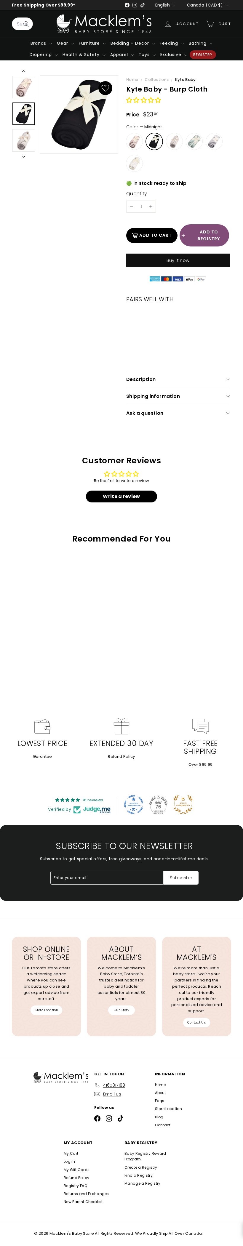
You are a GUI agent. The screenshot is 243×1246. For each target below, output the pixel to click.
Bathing (198, 43)
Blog (159, 1117)
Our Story (121, 1010)
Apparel (120, 54)
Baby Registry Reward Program (145, 1156)
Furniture (90, 43)
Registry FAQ (75, 1185)
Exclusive (171, 54)
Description (141, 379)
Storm (214, 141)
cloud (134, 163)
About (160, 1092)
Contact (163, 1125)
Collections (157, 79)
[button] (143, 100)
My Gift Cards (76, 1169)
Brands (39, 43)
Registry (202, 54)
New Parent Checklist (83, 1201)
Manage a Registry (142, 1183)
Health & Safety (82, 54)
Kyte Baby (185, 79)
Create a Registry (140, 1167)
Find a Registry (138, 1175)
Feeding (170, 43)
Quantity (136, 193)
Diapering (41, 54)
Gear (63, 43)
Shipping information (153, 396)
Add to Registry (209, 235)
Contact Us (196, 1022)
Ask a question (145, 413)
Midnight (154, 141)
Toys (145, 54)
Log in (69, 1161)
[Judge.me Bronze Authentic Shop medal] (183, 804)
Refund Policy (121, 756)
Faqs (159, 1100)
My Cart (71, 1153)
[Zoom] (79, 114)
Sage (194, 141)
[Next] (24, 156)
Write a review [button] (121, 496)
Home (132, 79)
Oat (174, 141)
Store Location (46, 1010)
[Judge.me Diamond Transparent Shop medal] (133, 804)
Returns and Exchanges (86, 1193)
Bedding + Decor (131, 43)
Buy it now (178, 260)
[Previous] (24, 72)
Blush (134, 141)
